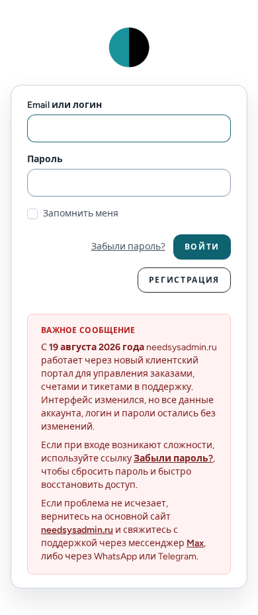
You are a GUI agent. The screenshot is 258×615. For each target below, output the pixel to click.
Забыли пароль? (128, 246)
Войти (202, 247)
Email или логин (64, 105)
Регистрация (184, 280)
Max (195, 543)
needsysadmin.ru (77, 530)
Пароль (45, 159)
